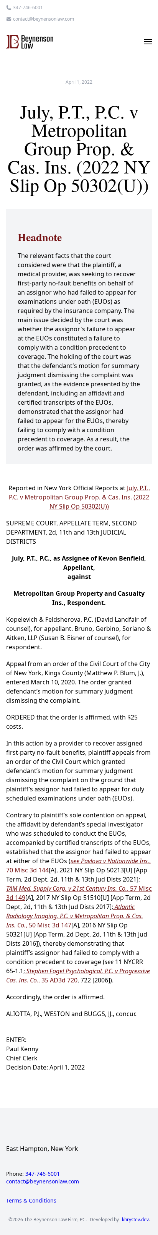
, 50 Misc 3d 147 (74, 916)
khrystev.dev (135, 1220)
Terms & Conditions (31, 1200)
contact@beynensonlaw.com (43, 19)
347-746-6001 (28, 8)
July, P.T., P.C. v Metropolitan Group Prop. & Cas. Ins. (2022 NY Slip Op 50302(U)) (79, 497)
